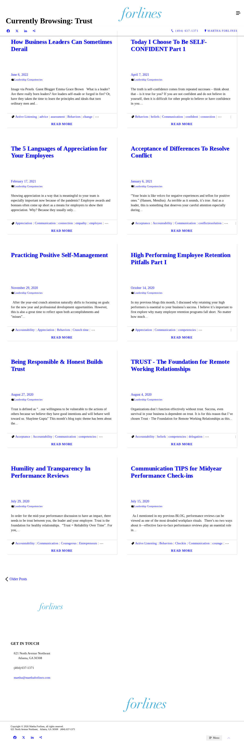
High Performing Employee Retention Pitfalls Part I (180, 259)
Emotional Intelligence (106, 330)
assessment (58, 116)
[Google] (34, 31)
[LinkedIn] (25, 31)
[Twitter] (17, 31)
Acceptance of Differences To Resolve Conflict (180, 152)
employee (95, 223)
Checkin (180, 543)
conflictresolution (210, 223)
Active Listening (26, 116)
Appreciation (23, 223)
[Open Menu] (238, 13)
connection (208, 116)
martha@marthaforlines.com (32, 677)
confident (192, 116)
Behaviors (74, 116)
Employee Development (214, 330)
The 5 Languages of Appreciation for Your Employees (59, 152)
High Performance (111, 543)
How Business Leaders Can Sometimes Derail (61, 45)
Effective (223, 116)
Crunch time (81, 330)
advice (44, 116)
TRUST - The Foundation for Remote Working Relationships (180, 365)
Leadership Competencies (28, 79)
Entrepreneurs (108, 436)
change (87, 116)
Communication (105, 116)
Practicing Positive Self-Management (59, 255)
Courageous (68, 543)
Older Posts (18, 579)
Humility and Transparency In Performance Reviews (50, 472)
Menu (215, 737)
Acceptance (142, 223)
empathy (81, 223)
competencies (187, 330)
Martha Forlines (223, 30)
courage (229, 223)
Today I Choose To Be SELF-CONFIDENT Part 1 (169, 45)
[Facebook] (8, 31)
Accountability (162, 223)
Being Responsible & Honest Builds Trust (57, 365)
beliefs (155, 116)
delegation (196, 436)
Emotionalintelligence (219, 436)
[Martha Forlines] (117, 13)
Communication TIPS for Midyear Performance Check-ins (176, 472)
